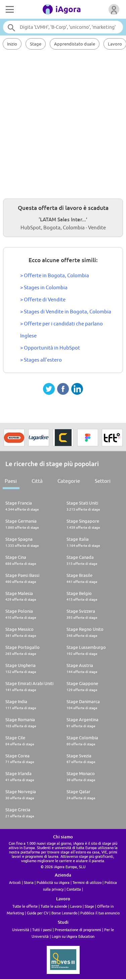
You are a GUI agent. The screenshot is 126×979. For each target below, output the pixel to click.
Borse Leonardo (64, 913)
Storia (29, 882)
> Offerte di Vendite (43, 299)
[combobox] (63, 27)
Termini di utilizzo (87, 882)
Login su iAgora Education (73, 936)
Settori (103, 481)
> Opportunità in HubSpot (50, 348)
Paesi (11, 481)
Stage (35, 44)
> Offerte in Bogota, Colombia (54, 275)
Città (37, 481)
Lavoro (76, 906)
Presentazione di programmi (78, 929)
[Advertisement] (63, 123)
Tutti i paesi (42, 929)
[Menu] (9, 9)
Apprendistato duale (74, 44)
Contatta (74, 889)
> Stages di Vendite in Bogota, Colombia (65, 311)
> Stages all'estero (41, 360)
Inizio (12, 44)
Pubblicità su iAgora (53, 882)
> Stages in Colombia (44, 287)
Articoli (15, 882)
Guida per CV (37, 913)
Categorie (68, 481)
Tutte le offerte (25, 906)
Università (20, 929)
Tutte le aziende (54, 906)
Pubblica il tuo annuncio (100, 913)
